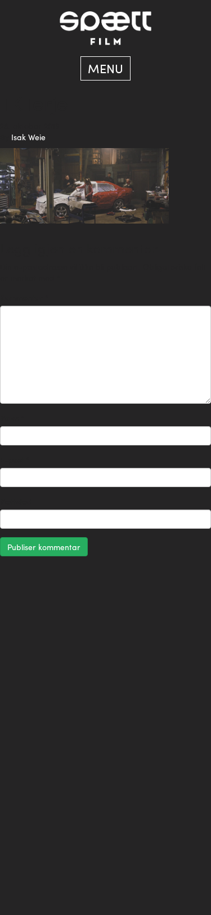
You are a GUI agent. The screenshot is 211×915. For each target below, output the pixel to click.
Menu (105, 68)
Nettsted (16, 501)
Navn (12, 417)
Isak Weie (28, 136)
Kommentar (24, 297)
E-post (15, 459)
